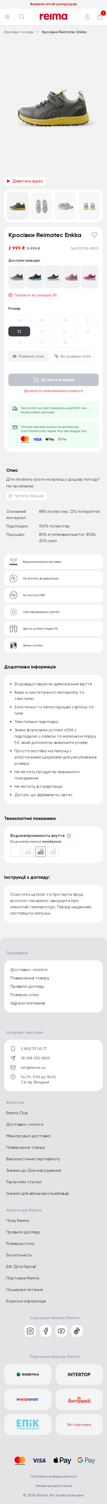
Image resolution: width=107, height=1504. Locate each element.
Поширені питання (24, 1289)
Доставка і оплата (28, 969)
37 (42, 342)
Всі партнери (79, 1424)
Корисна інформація (26, 1301)
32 (19, 331)
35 (88, 331)
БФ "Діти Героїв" (21, 1266)
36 (19, 342)
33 (42, 331)
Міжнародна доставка (28, 1135)
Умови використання (54, 1486)
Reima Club (17, 1112)
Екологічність (19, 1255)
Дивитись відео (27, 181)
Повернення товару (29, 977)
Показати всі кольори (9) (36, 295)
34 (65, 331)
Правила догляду (27, 986)
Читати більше (29, 495)
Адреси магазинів (27, 1003)
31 (88, 320)
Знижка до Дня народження (33, 1170)
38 (65, 342)
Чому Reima (17, 1220)
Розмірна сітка (31, 356)
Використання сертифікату (33, 1158)
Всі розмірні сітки (76, 356)
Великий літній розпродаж (53, 4)
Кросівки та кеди (19, 32)
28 (19, 320)
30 (65, 320)
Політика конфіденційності (53, 1476)
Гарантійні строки (24, 1181)
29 (42, 320)
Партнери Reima (22, 1278)
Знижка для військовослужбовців (37, 1193)
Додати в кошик (57, 379)
